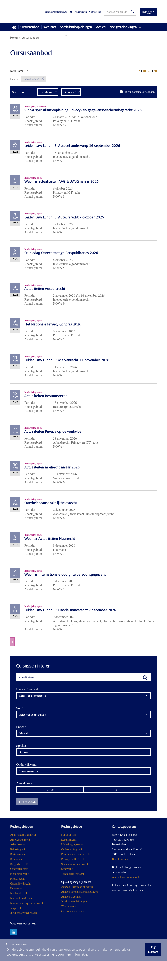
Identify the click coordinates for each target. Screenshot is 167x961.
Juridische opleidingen (74, 901)
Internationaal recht (21, 898)
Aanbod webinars (71, 896)
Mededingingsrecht (72, 844)
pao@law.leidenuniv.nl (125, 835)
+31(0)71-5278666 (123, 839)
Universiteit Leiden (132, 890)
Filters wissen (27, 801)
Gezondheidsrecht (20, 883)
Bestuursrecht (18, 854)
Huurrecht (16, 888)
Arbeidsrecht (17, 844)
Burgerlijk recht (19, 864)
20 (149, 71)
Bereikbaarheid (120, 859)
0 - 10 (50, 789)
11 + (117, 789)
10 (144, 71)
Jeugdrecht (16, 908)
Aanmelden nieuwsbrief (125, 877)
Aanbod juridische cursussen (77, 887)
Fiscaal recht (17, 878)
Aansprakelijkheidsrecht (23, 835)
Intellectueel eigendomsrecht (26, 903)
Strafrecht (67, 869)
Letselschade (68, 835)
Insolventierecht (19, 893)
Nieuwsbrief (95, 11)
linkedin (13, 932)
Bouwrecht (16, 859)
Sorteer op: (19, 92)
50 (155, 71)
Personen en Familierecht (75, 854)
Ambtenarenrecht (20, 839)
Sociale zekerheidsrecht (74, 864)
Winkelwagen (80, 11)
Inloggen (148, 12)
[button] (83, 695)
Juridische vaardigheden (24, 913)
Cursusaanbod (29, 27)
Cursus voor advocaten (74, 911)
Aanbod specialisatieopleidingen (79, 891)
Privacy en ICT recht (73, 859)
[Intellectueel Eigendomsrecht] (38, 913)
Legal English (69, 839)
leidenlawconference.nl (56, 11)
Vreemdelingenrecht (72, 874)
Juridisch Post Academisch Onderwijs (25, 11)
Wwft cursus (68, 906)
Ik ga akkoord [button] (153, 950)
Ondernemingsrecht (72, 849)
